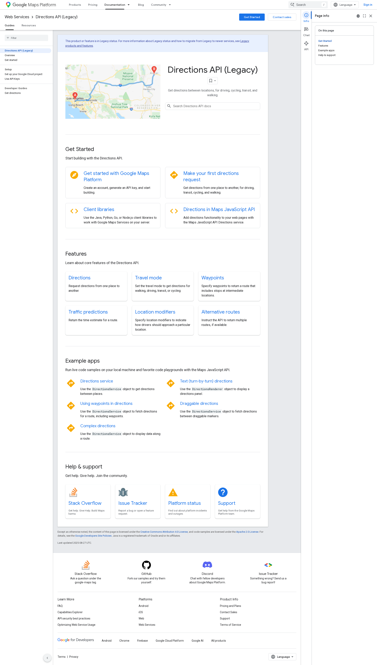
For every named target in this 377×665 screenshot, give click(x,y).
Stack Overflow (85, 503)
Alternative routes (220, 312)
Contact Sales (228, 612)
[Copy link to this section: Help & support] (108, 467)
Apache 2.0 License (247, 531)
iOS (141, 612)
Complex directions (97, 426)
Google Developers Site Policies (93, 535)
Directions (80, 278)
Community (158, 4)
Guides (10, 25)
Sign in (367, 4)
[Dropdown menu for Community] (171, 4)
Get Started (252, 17)
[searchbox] (26, 38)
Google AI (197, 640)
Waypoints (212, 278)
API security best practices (74, 618)
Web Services (17, 17)
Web (141, 618)
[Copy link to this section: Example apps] (105, 361)
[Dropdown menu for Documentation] (130, 4)
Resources (29, 25)
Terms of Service (230, 624)
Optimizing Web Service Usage (76, 624)
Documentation (114, 4)
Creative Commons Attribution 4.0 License (164, 531)
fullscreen (364, 16)
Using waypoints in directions (106, 403)
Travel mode (148, 278)
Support (226, 503)
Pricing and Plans (230, 605)
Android (143, 605)
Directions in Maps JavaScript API (219, 209)
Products (75, 4)
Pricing (92, 4)
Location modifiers (155, 312)
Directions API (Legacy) (57, 17)
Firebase (142, 640)
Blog (141, 4)
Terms (62, 656)
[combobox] (308, 4)
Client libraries (99, 209)
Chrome (124, 640)
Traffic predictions (88, 312)
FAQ (60, 605)
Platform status (184, 503)
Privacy (73, 656)
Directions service (96, 381)
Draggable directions (199, 403)
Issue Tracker (132, 503)
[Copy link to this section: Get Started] (99, 149)
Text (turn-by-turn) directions (206, 381)
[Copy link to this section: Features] (92, 254)
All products (218, 640)
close (370, 16)
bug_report (358, 16)
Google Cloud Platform (170, 640)
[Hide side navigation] (47, 658)
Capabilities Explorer (70, 612)
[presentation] (162, 149)
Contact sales (282, 17)
